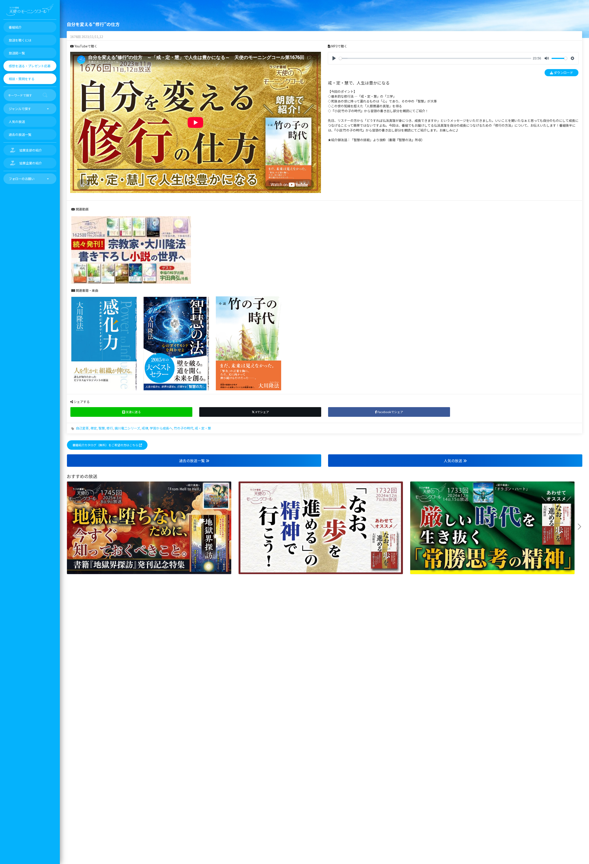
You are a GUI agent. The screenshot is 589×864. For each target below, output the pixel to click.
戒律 (145, 428)
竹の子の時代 (183, 428)
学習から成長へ (161, 428)
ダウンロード (563, 72)
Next (581, 526)
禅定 (93, 428)
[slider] (435, 58)
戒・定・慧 (203, 428)
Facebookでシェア (390, 412)
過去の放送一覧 (192, 460)
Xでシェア (262, 412)
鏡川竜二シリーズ (127, 428)
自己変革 (82, 428)
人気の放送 (453, 460)
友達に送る (133, 412)
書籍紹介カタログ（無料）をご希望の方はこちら (105, 445)
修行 (110, 428)
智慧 (101, 428)
